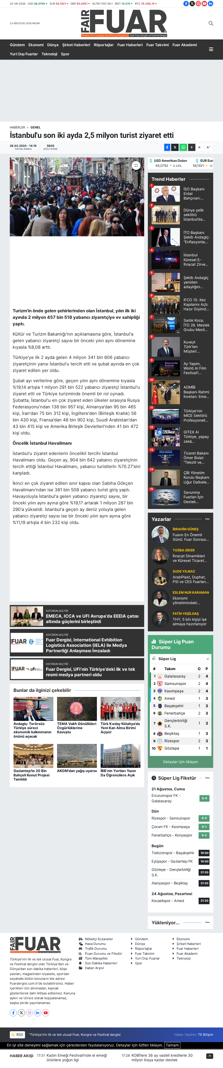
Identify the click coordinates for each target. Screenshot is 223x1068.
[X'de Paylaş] (175, 147)
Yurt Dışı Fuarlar (24, 54)
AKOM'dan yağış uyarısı (77, 771)
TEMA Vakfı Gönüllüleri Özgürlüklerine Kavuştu (76, 728)
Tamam (172, 1045)
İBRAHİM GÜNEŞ (186, 529)
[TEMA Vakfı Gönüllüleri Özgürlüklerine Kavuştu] (77, 708)
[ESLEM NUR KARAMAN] (160, 597)
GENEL (35, 127)
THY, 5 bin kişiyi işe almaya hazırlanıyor (190, 621)
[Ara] (211, 23)
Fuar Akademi (184, 45)
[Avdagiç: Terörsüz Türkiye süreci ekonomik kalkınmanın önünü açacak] (33, 708)
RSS (19, 1035)
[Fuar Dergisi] (124, 23)
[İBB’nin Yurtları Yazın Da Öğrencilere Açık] (120, 756)
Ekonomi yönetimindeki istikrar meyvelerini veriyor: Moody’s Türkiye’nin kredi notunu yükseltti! (189, 600)
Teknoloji (49, 54)
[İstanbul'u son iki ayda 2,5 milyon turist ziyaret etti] (77, 196)
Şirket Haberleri (76, 45)
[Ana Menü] (211, 49)
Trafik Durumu (96, 949)
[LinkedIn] (37, 1012)
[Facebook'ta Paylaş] (167, 147)
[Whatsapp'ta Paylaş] (183, 147)
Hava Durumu (95, 944)
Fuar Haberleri (130, 45)
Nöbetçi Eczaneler (99, 939)
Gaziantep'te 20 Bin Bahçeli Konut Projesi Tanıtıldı (31, 775)
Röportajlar (104, 45)
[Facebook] (13, 1012)
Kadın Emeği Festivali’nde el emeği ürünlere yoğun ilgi (77, 1057)
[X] (21, 1012)
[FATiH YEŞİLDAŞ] (160, 619)
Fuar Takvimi (157, 45)
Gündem (17, 45)
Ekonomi (36, 45)
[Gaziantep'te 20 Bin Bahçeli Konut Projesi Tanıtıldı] (33, 756)
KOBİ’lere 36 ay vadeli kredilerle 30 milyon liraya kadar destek (162, 1057)
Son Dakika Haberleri (101, 963)
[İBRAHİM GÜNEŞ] (160, 534)
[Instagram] (29, 1012)
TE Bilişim (205, 1035)
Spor (65, 54)
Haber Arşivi (94, 968)
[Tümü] (207, 519)
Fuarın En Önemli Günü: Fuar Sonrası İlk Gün (189, 537)
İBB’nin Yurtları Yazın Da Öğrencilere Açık (118, 773)
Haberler (17, 127)
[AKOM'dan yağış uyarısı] (77, 756)
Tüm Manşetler (96, 958)
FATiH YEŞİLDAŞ (186, 614)
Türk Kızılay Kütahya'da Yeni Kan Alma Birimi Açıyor (120, 728)
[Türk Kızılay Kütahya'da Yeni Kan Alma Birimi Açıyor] (120, 708)
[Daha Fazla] (191, 147)
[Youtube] (45, 1012)
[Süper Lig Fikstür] (207, 778)
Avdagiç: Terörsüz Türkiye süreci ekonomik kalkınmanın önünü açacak (32, 730)
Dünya (53, 45)
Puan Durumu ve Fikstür (103, 954)
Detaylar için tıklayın (180, 762)
